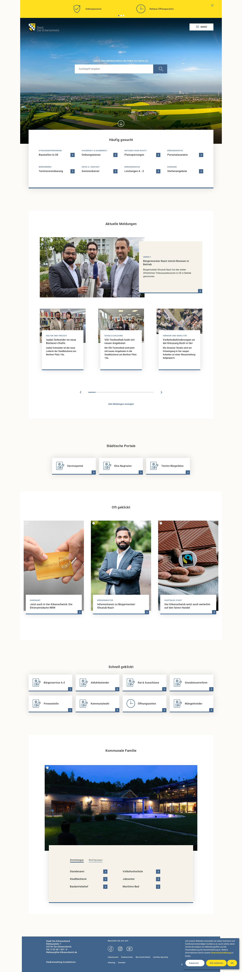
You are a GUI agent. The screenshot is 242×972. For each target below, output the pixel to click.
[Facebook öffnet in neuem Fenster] (110, 949)
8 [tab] (142, 392)
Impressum (113, 957)
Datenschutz (127, 957)
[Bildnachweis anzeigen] (42, 240)
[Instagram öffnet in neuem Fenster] (120, 949)
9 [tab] (150, 392)
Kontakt (121, 963)
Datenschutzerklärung (221, 953)
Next (161, 392)
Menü (203, 27)
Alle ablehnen (216, 963)
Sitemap (111, 963)
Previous (81, 392)
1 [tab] (119, 15)
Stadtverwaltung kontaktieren (61, 962)
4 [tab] (113, 392)
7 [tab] (135, 392)
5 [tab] (121, 392)
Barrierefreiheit (143, 957)
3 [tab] (123, 15)
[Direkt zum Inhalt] (121, 123)
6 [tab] (128, 392)
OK (232, 963)
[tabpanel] (87, 10)
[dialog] (211, 953)
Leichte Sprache (160, 957)
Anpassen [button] (194, 963)
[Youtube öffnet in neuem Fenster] (129, 949)
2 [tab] (121, 15)
